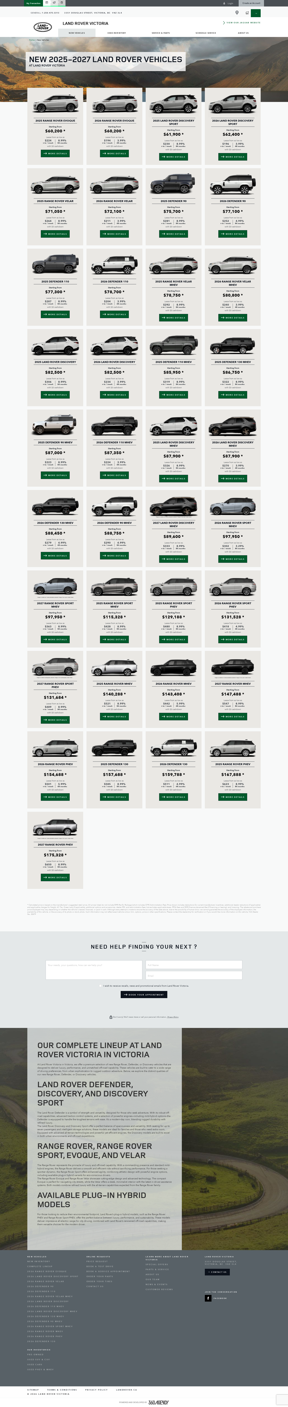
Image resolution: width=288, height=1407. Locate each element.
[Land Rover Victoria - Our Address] (237, 12)
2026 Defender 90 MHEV (114, 523)
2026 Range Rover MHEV (174, 684)
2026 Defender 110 (114, 281)
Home (32, 40)
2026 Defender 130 (173, 764)
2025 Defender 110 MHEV (174, 362)
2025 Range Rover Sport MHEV (114, 605)
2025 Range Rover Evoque (55, 121)
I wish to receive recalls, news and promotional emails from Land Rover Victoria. (146, 985)
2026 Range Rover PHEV (55, 764)
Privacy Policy (172, 1017)
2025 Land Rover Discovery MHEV (173, 444)
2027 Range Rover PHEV (55, 845)
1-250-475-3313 (50, 13)
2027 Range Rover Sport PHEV (55, 685)
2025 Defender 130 (114, 764)
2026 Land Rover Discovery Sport (233, 122)
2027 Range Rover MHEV (233, 684)
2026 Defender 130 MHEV (55, 523)
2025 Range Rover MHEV (114, 684)
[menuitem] (77, 33)
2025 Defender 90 (173, 201)
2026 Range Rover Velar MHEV (232, 283)
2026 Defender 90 (233, 201)
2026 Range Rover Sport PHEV (232, 605)
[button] (33, 3)
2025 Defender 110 (55, 281)
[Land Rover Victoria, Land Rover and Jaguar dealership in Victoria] (42, 27)
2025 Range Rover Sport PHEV (173, 605)
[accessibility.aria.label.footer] (159, 1403)
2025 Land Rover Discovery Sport (173, 122)
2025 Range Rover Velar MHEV (173, 283)
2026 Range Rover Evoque (114, 121)
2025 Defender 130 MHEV (233, 362)
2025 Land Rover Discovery (55, 362)
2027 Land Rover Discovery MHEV (173, 524)
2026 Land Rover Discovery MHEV (233, 444)
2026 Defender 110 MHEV (114, 442)
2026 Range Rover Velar (114, 201)
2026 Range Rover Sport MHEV (232, 524)
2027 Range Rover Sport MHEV (55, 605)
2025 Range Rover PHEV (232, 764)
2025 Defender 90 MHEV (55, 442)
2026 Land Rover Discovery (114, 362)
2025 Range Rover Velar (55, 201)
